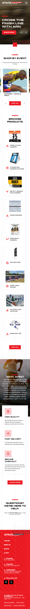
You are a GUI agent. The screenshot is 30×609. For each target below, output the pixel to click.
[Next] (26, 32)
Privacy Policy (20, 602)
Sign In (7, 545)
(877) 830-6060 (9, 560)
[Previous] (22, 32)
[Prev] (6, 103)
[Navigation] (26, 3)
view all (15, 103)
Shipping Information (19, 605)
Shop (6, 549)
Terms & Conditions (9, 602)
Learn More (15, 482)
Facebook (6, 582)
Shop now (9, 32)
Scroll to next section (15, 44)
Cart (6, 553)
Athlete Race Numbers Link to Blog (12, 3)
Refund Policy (8, 605)
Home (7, 540)
